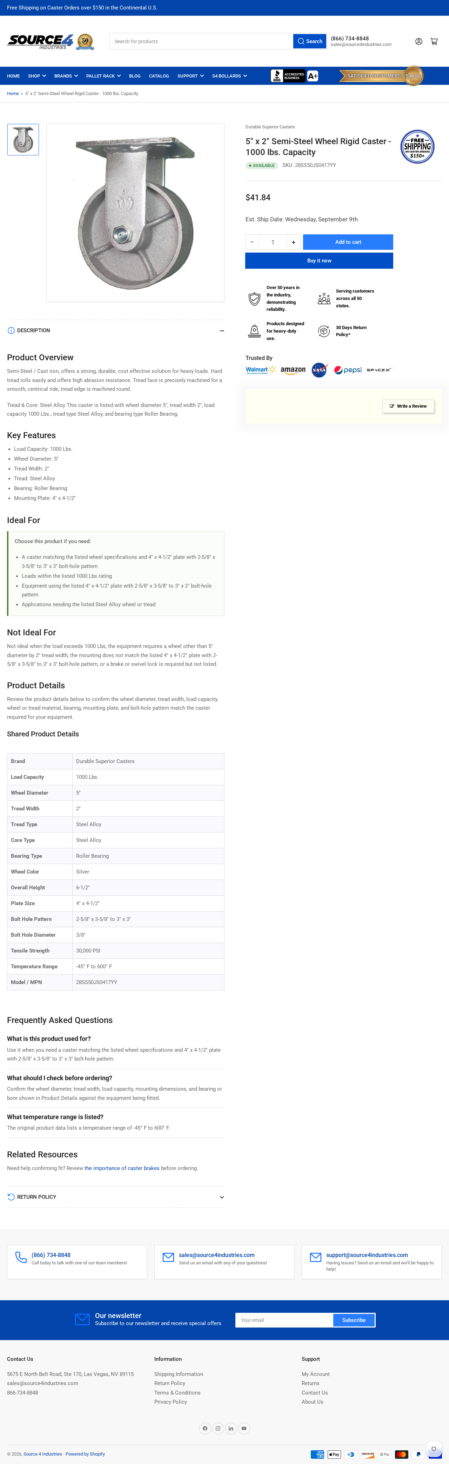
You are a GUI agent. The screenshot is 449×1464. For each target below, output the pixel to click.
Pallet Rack (100, 76)
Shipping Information (178, 1374)
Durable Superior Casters (270, 126)
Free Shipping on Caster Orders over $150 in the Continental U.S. (82, 8)
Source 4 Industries (43, 1454)
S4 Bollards (226, 76)
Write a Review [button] (412, 406)
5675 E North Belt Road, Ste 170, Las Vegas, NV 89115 (70, 1374)
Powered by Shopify (85, 1454)
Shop (34, 76)
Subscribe (354, 1320)
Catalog (159, 76)
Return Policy (169, 1383)
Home (13, 76)
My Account (316, 1374)
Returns (311, 1383)
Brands (63, 76)
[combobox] (218, 41)
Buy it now (319, 261)
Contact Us (315, 1393)
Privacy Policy (170, 1402)
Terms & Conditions (177, 1393)
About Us (312, 1402)
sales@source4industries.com (42, 1383)
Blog (135, 76)
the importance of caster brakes (122, 1168)
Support (187, 76)
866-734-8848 (22, 1393)
